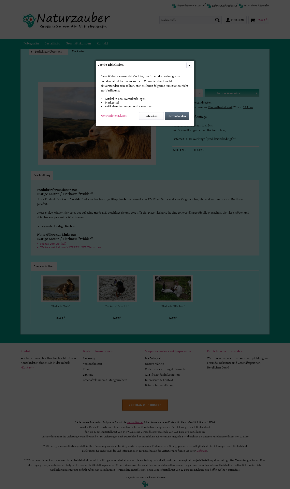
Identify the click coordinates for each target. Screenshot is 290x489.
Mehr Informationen (114, 116)
